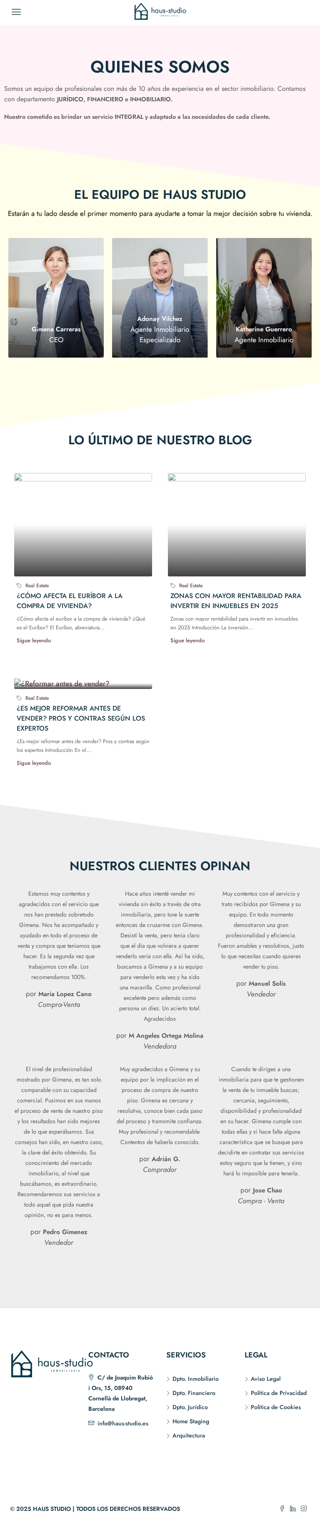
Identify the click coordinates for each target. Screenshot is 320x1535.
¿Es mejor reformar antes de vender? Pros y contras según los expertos (81, 718)
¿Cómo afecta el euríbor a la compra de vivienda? (69, 601)
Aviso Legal (265, 1379)
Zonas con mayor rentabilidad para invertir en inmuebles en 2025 (235, 601)
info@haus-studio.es (123, 1423)
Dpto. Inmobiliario (195, 1379)
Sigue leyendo (34, 640)
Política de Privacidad (279, 1393)
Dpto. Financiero (193, 1393)
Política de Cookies (276, 1407)
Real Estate (37, 585)
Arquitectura (188, 1435)
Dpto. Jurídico (190, 1407)
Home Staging (190, 1421)
